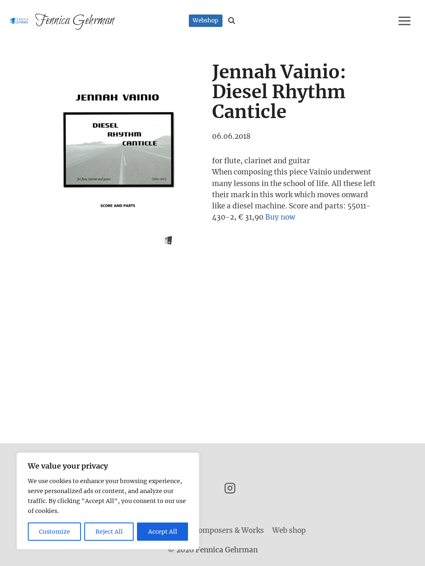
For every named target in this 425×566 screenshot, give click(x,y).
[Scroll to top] (404, 553)
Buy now (280, 217)
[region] (108, 500)
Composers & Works (229, 530)
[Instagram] (230, 488)
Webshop (205, 20)
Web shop (289, 530)
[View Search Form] (232, 20)
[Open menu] (405, 20)
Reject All (109, 531)
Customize (54, 531)
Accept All (162, 531)
